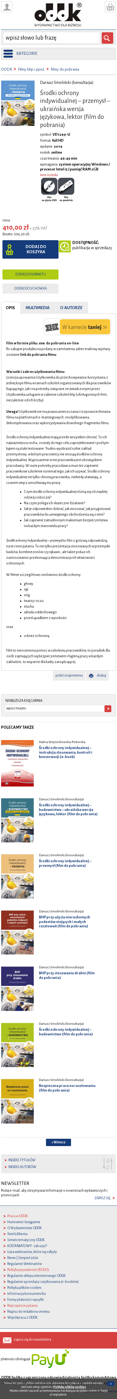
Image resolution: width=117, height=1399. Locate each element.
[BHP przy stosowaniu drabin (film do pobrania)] (17, 988)
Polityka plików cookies (24, 1288)
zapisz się (102, 1198)
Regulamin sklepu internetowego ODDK (36, 1276)
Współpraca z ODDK (22, 1317)
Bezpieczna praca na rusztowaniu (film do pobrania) (67, 1088)
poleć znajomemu (69, 675)
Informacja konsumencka (26, 1294)
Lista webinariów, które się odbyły (32, 1252)
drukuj (101, 675)
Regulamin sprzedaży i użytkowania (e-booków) (43, 1282)
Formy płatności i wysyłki (25, 1300)
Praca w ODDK (17, 1216)
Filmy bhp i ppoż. (31, 69)
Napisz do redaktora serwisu (28, 1312)
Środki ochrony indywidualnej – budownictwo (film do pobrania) (66, 1031)
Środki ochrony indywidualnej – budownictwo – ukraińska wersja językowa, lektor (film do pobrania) (68, 809)
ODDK (6, 69)
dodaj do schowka (30, 288)
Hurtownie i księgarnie (23, 1222)
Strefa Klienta (17, 1234)
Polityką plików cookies (69, 1386)
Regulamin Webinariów (24, 1264)
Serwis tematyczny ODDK (26, 1240)
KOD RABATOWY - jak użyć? (27, 1246)
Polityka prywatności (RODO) (28, 1270)
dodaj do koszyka (36, 249)
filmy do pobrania (65, 69)
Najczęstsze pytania (22, 1306)
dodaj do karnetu (31, 274)
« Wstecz (58, 1142)
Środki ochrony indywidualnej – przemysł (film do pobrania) (65, 863)
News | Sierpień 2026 (22, 1258)
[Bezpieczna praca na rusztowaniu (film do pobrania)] (17, 1100)
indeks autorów (22, 1167)
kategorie (26, 53)
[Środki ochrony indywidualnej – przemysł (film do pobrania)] (17, 876)
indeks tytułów (22, 1160)
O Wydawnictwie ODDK (24, 1228)
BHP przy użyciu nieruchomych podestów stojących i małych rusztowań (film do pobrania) (64, 921)
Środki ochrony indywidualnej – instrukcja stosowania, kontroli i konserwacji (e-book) (65, 752)
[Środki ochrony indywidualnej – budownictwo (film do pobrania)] (17, 1044)
